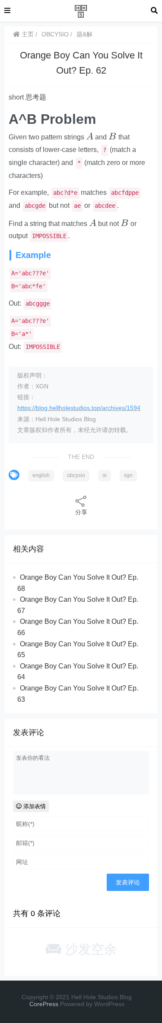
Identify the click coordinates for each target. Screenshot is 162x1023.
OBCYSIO (55, 34)
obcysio (76, 475)
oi (104, 475)
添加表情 (34, 806)
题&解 (84, 34)
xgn (128, 475)
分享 (81, 512)
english (41, 475)
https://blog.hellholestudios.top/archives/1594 (78, 407)
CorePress (43, 1003)
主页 (27, 34)
